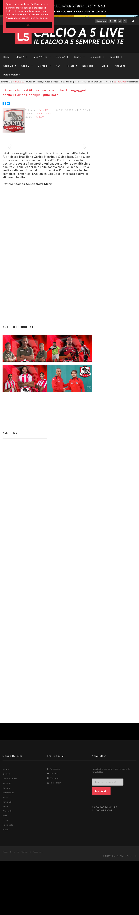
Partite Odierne (11, 75)
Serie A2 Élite (40, 57)
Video (105, 66)
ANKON (40, 117)
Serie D (25, 66)
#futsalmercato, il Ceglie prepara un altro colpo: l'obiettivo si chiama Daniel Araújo (53, 81)
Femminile (95, 57)
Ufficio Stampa (43, 113)
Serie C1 (114, 57)
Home (6, 57)
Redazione (101, 21)
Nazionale (87, 66)
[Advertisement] (47, 220)
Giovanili (43, 66)
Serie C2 (8, 66)
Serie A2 (60, 57)
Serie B (78, 57)
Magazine (120, 66)
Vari (58, 66)
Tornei (70, 66)
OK (29, 25)
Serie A (20, 57)
